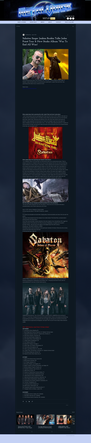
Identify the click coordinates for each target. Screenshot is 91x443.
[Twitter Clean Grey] (73, 18)
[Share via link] (32, 401)
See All (73, 412)
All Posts (18, 26)
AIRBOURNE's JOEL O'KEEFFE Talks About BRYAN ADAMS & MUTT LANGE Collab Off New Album (65, 427)
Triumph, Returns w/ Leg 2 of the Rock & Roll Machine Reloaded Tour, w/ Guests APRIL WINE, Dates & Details (45, 427)
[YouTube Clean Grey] (68, 18)
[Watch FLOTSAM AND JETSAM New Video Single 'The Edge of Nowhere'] (25, 420)
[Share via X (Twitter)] (26, 401)
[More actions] (67, 35)
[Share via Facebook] (23, 401)
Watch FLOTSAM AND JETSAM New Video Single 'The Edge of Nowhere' (25, 427)
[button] (73, 26)
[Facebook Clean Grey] (70, 18)
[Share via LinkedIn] (29, 401)
